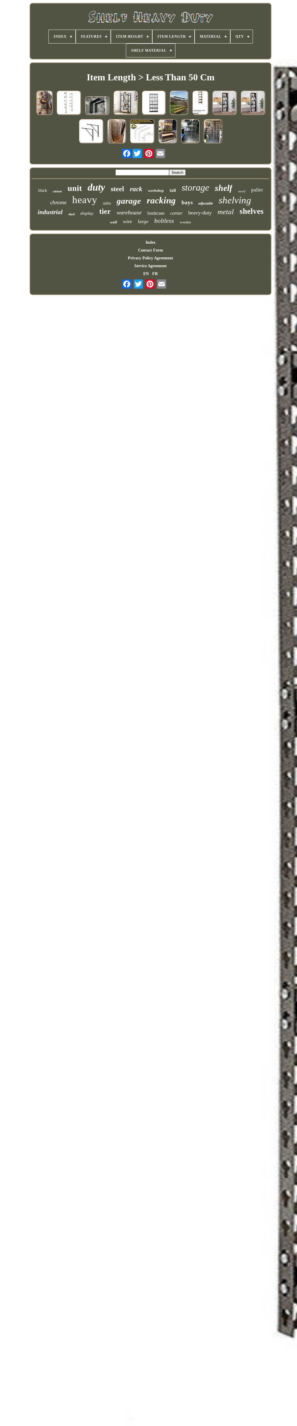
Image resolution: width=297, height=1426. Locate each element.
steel (117, 189)
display (86, 213)
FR (155, 274)
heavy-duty (200, 213)
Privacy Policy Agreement (150, 258)
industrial (50, 212)
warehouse (129, 212)
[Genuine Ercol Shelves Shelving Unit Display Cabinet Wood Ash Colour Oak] (200, 103)
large (143, 221)
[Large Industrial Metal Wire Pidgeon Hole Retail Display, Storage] (190, 132)
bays (187, 202)
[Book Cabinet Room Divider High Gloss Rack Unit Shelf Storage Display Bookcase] (253, 103)
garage (129, 200)
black (42, 190)
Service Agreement (150, 266)
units (107, 203)
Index (150, 242)
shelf (223, 188)
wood (241, 191)
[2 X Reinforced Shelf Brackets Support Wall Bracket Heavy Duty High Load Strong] (142, 132)
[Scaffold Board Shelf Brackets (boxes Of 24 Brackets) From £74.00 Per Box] (97, 106)
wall (113, 222)
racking (161, 200)
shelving (235, 200)
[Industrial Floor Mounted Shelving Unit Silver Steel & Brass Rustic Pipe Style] (68, 103)
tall (173, 190)
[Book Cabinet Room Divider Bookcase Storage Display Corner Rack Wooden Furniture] (224, 103)
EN (146, 274)
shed (71, 214)
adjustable (205, 203)
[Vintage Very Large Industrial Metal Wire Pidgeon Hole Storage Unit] (213, 132)
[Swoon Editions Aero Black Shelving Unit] (153, 103)
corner (176, 213)
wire (127, 221)
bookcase (155, 213)
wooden (185, 222)
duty (96, 187)
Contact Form (150, 250)
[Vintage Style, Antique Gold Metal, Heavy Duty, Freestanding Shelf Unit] (116, 132)
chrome (58, 202)
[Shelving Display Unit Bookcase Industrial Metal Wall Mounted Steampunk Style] (44, 103)
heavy (84, 199)
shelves (252, 211)
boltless (164, 220)
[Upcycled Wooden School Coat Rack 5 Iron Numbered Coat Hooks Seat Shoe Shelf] (167, 132)
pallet (257, 190)
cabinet (57, 191)
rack (136, 189)
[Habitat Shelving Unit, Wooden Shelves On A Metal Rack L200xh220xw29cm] (179, 103)
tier (105, 211)
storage (195, 187)
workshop (156, 190)
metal (226, 212)
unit (75, 188)
